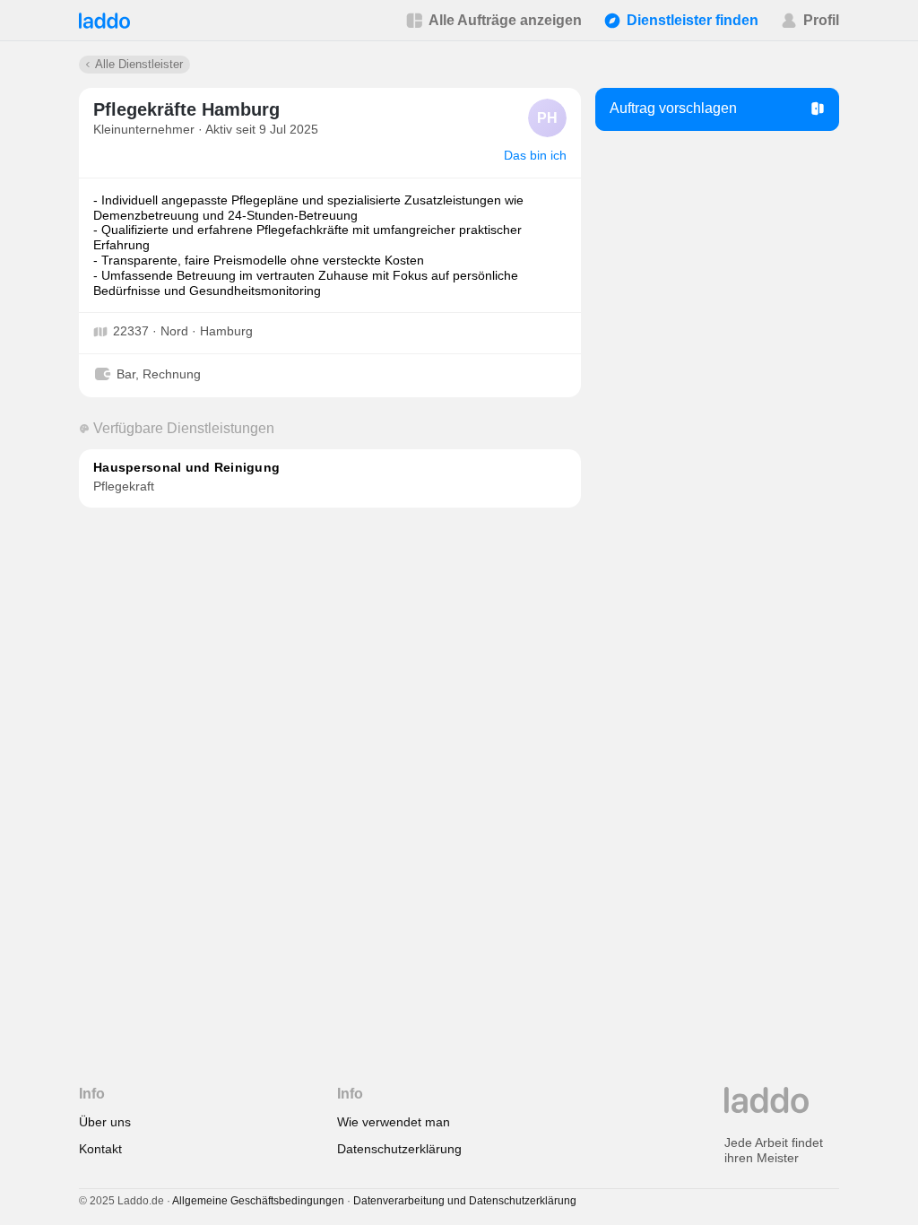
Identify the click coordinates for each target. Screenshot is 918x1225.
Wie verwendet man (393, 1122)
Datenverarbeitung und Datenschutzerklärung (464, 1201)
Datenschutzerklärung (399, 1149)
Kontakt (100, 1149)
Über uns (105, 1122)
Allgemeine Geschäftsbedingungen (258, 1201)
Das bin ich (535, 155)
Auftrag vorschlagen (673, 108)
